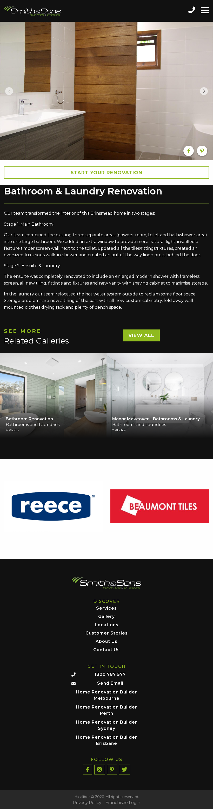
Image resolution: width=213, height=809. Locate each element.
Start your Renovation (106, 173)
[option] (106, 91)
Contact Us (106, 650)
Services (106, 608)
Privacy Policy (87, 803)
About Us (106, 641)
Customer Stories (106, 633)
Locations (106, 625)
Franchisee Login (122, 803)
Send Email (110, 683)
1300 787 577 (110, 674)
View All (141, 335)
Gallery (106, 617)
